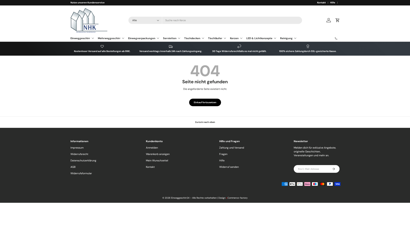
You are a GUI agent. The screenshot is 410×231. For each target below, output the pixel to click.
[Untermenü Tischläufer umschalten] (225, 38)
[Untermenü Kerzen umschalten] (241, 38)
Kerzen (234, 38)
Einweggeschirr (80, 38)
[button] (337, 20)
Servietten (169, 38)
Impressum (77, 147)
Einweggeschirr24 (180, 197)
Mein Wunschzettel (157, 160)
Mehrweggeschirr (109, 38)
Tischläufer (215, 38)
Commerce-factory (237, 197)
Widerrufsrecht (79, 154)
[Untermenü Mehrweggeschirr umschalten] (123, 38)
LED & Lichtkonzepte (259, 38)
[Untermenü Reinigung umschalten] (295, 38)
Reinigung (286, 38)
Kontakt (321, 2)
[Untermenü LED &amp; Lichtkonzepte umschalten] (275, 38)
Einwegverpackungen (141, 38)
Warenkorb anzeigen (158, 154)
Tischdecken (192, 38)
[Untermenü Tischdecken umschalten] (203, 38)
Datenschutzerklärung (83, 160)
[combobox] (215, 20)
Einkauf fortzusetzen (205, 102)
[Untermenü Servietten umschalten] (179, 38)
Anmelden (152, 147)
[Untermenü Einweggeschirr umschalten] (93, 38)
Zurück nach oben (205, 122)
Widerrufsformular (81, 173)
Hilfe (332, 2)
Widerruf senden (229, 167)
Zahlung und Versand (231, 147)
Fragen (223, 154)
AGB (73, 167)
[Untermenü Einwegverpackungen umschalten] (158, 38)
